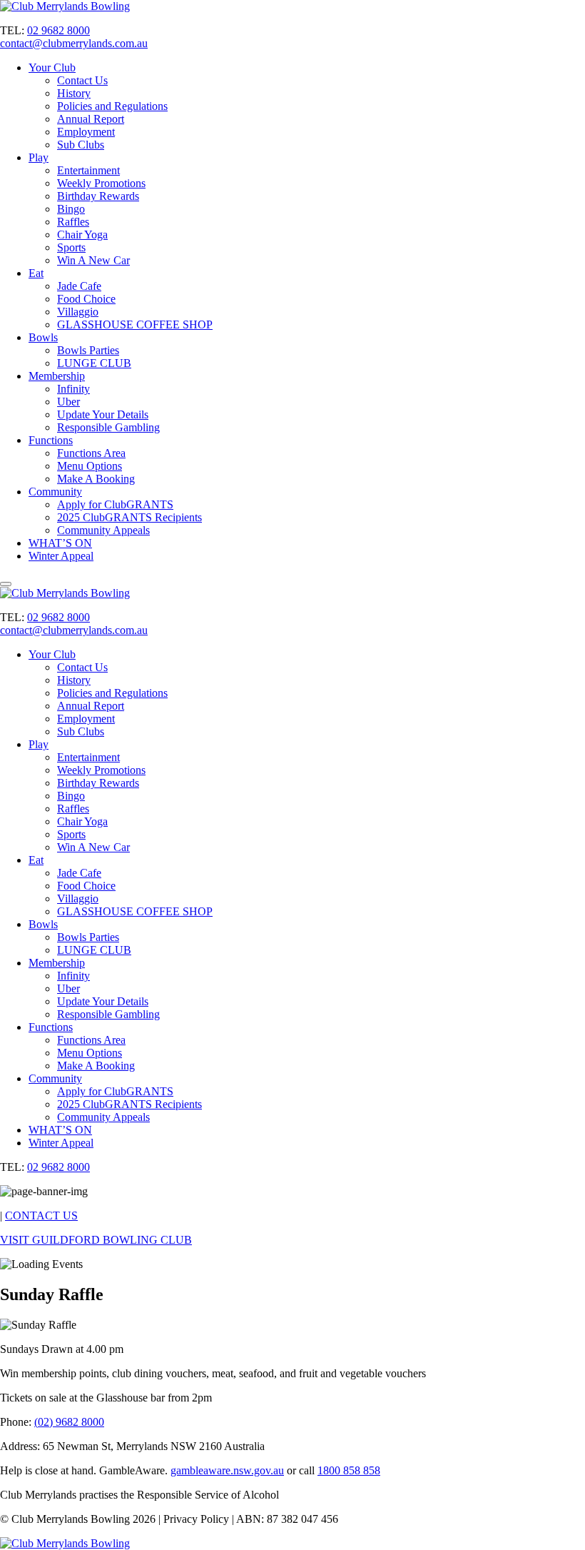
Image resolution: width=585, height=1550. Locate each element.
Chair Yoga (82, 234)
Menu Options (89, 466)
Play (39, 157)
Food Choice (86, 299)
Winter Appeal (61, 556)
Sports (71, 247)
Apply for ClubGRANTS (115, 504)
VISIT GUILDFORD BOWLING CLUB (96, 1240)
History (74, 93)
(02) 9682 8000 (69, 1422)
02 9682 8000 (58, 30)
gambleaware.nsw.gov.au (227, 1470)
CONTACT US (41, 1215)
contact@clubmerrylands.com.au (74, 43)
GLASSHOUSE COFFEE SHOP (135, 324)
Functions (51, 440)
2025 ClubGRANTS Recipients (129, 517)
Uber (68, 402)
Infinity (73, 389)
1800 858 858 (348, 1470)
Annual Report (90, 119)
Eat (36, 273)
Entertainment (88, 170)
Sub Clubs (80, 145)
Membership (57, 376)
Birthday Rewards (98, 196)
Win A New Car (93, 260)
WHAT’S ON (60, 543)
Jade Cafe (79, 286)
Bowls (43, 337)
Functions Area (91, 453)
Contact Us (82, 80)
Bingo (71, 209)
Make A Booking (96, 479)
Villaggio (77, 312)
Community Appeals (103, 530)
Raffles (73, 222)
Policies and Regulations (112, 106)
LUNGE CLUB (94, 363)
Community (55, 491)
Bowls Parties (88, 350)
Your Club (52, 67)
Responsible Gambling (108, 427)
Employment (86, 132)
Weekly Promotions (101, 183)
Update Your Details (102, 414)
